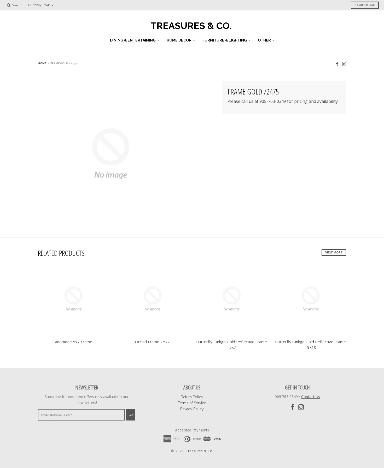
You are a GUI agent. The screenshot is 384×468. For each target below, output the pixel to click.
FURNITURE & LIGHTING (224, 40)
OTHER (264, 40)
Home (42, 63)
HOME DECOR (179, 40)
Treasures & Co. (191, 25)
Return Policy (192, 397)
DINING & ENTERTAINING (133, 40)
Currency (35, 5)
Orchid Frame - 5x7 (152, 341)
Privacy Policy (192, 409)
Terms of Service (192, 403)
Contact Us (310, 396)
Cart (364, 5)
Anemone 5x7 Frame (73, 341)
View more (333, 252)
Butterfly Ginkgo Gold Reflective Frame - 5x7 (231, 344)
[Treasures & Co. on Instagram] (344, 64)
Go (131, 415)
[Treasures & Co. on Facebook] (337, 64)
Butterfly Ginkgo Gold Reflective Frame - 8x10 (310, 344)
